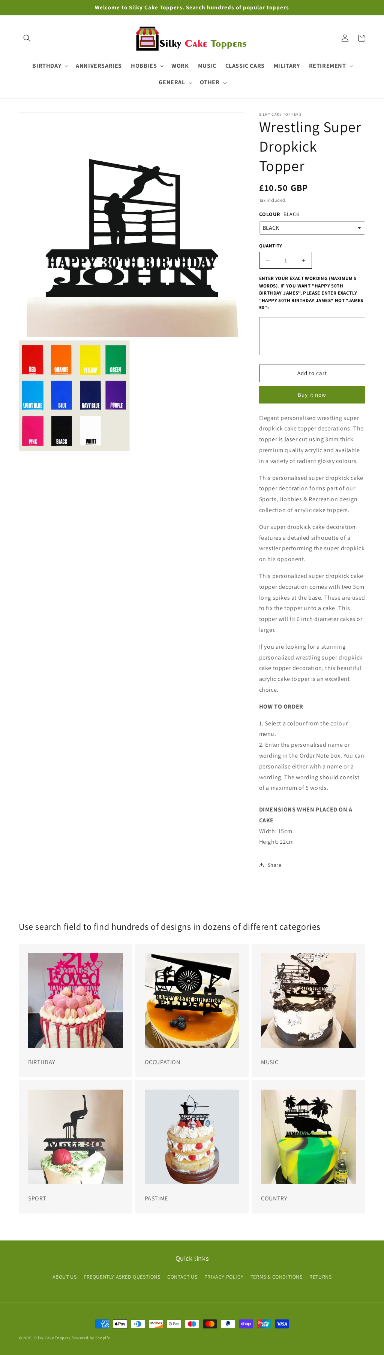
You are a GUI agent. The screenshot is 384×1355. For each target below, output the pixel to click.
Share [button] (275, 865)
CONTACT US (182, 1276)
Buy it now (312, 394)
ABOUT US (64, 1276)
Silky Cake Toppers (52, 1337)
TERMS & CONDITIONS (276, 1276)
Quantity (270, 246)
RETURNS (320, 1276)
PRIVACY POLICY (223, 1276)
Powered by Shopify (91, 1337)
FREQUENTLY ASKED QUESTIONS (122, 1276)
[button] (27, 38)
